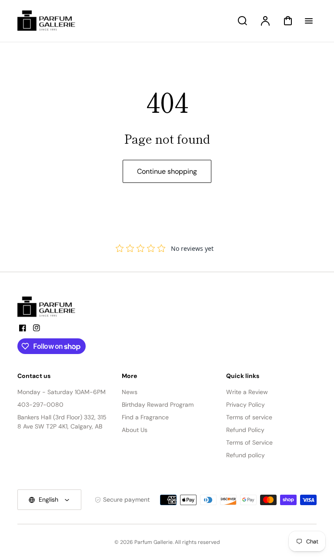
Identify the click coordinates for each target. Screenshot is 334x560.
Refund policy (245, 455)
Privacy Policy (245, 404)
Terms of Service (249, 442)
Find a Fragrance (145, 417)
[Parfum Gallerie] (50, 307)
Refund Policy (245, 430)
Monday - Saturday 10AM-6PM (61, 392)
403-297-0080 (40, 404)
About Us (134, 430)
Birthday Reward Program (158, 404)
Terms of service (249, 417)
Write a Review (247, 392)
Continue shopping (167, 171)
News (129, 392)
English (48, 499)
